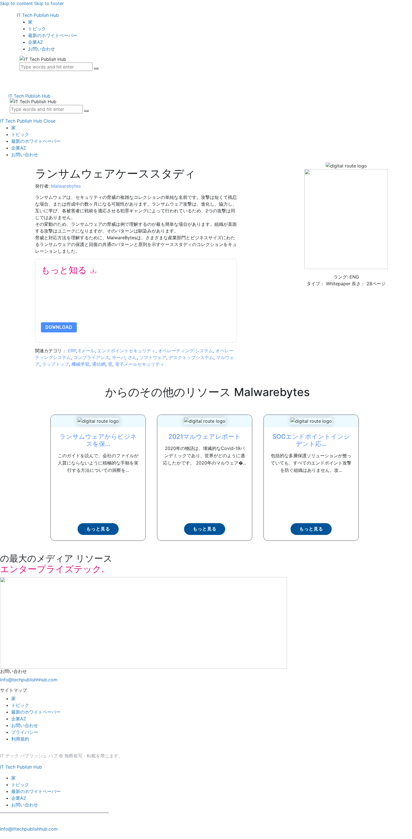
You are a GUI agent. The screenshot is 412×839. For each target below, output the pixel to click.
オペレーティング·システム (185, 350)
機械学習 (80, 364)
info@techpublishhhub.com (28, 679)
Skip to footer (49, 3)
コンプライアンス (91, 357)
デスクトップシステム (191, 357)
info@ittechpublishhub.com (29, 829)
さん (132, 357)
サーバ (118, 357)
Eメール (86, 350)
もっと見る (98, 529)
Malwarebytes (66, 186)
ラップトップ (55, 364)
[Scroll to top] (3, 835)
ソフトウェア (152, 357)
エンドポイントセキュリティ (126, 350)
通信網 (98, 364)
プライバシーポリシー (96, 309)
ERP (72, 350)
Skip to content (16, 3)
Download (58, 327)
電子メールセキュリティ (139, 364)
